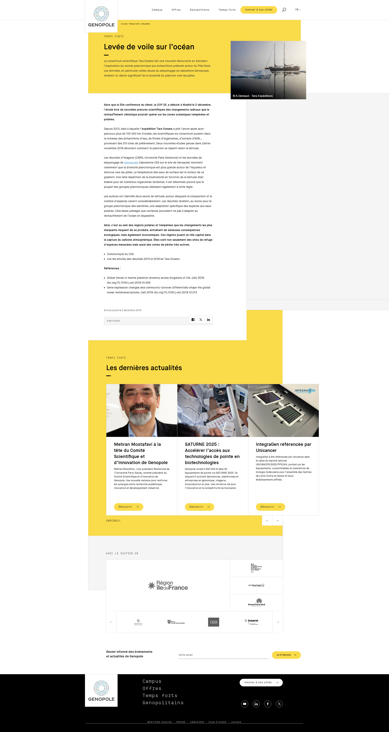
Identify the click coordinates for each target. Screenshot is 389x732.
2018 (157, 259)
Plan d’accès (218, 722)
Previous (267, 520)
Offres (176, 10)
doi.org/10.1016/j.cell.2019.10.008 (128, 282)
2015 (147, 259)
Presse (181, 722)
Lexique (236, 722)
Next (277, 520)
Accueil (124, 24)
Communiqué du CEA (120, 254)
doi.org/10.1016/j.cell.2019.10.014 (175, 292)
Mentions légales (160, 722)
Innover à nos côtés (259, 10)
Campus (157, 10)
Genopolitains (200, 10)
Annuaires (197, 722)
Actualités (145, 24)
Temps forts (227, 10)
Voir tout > (113, 520)
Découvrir (126, 507)
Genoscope (131, 162)
